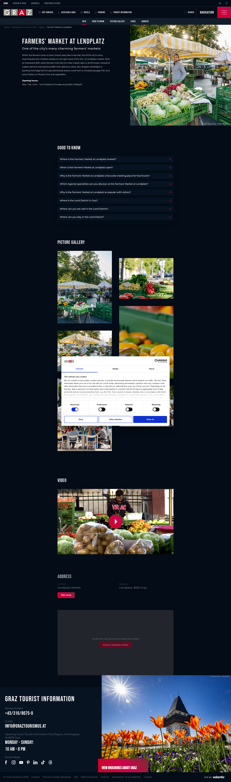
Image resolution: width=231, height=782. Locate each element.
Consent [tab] (79, 369)
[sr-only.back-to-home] (20, 12)
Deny (81, 419)
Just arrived (47, 12)
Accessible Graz (68, 12)
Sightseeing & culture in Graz (24, 27)
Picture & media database (57, 777)
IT (226, 3)
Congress (35, 3)
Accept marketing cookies (115, 645)
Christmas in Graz (52, 3)
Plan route (66, 595)
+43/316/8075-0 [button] (19, 713)
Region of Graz (19, 3)
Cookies (148, 777)
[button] (116, 521)
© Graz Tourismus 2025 (16, 777)
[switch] (102, 409)
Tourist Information (122, 12)
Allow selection (115, 419)
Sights (41, 27)
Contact (35, 777)
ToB (76, 777)
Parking (101, 12)
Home (6, 3)
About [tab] (151, 369)
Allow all (150, 419)
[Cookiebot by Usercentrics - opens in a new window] (156, 361)
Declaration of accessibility (126, 777)
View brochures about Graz (119, 768)
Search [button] (191, 12)
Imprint (105, 777)
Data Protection (89, 777)
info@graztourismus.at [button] (25, 726)
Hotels (87, 12)
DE (220, 3)
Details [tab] (116, 369)
